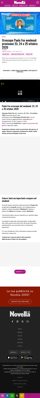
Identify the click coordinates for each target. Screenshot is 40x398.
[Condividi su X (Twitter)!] (17, 395)
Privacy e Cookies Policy (20, 380)
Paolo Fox (29, 54)
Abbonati (32, 5)
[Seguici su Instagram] (2, 395)
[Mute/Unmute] (5, 101)
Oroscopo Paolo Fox (17, 54)
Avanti (19, 272)
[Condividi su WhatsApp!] (12, 395)
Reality (20, 332)
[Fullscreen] (37, 101)
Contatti (20, 377)
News (4, 36)
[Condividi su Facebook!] (7, 395)
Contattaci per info (20, 301)
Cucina (20, 346)
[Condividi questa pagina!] (21, 395)
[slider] (10, 101)
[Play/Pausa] (2, 101)
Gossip (20, 339)
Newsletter (23, 5)
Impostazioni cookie (20, 383)
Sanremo (7, 5)
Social (20, 336)
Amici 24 (14, 5)
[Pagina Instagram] (37, 2)
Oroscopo (6, 54)
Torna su (20, 387)
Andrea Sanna (6, 51)
